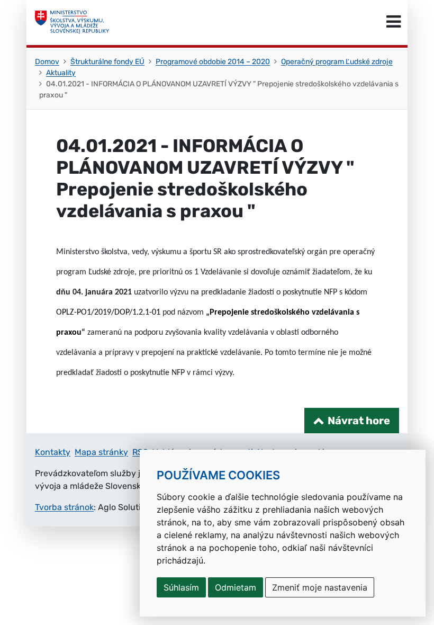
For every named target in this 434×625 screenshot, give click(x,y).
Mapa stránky (101, 452)
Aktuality (61, 72)
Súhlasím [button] (181, 587)
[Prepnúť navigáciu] (393, 22)
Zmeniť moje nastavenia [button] (319, 587)
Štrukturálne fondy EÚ (107, 61)
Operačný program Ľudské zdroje (337, 61)
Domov (47, 61)
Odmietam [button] (235, 587)
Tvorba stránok (64, 507)
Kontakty (52, 452)
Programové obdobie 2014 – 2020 (213, 61)
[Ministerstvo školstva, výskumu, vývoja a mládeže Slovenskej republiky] (72, 22)
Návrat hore (359, 420)
